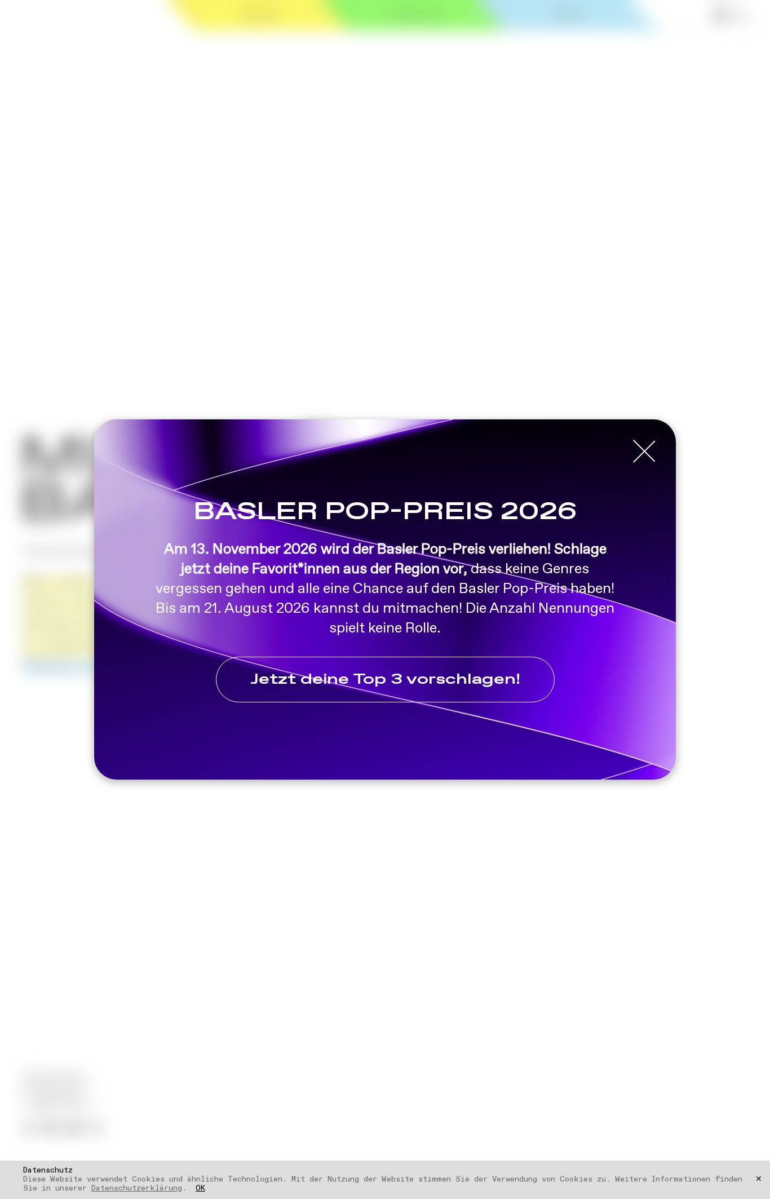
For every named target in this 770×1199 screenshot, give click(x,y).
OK (200, 1188)
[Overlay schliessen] (644, 452)
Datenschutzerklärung (136, 1188)
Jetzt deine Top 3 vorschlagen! (385, 679)
